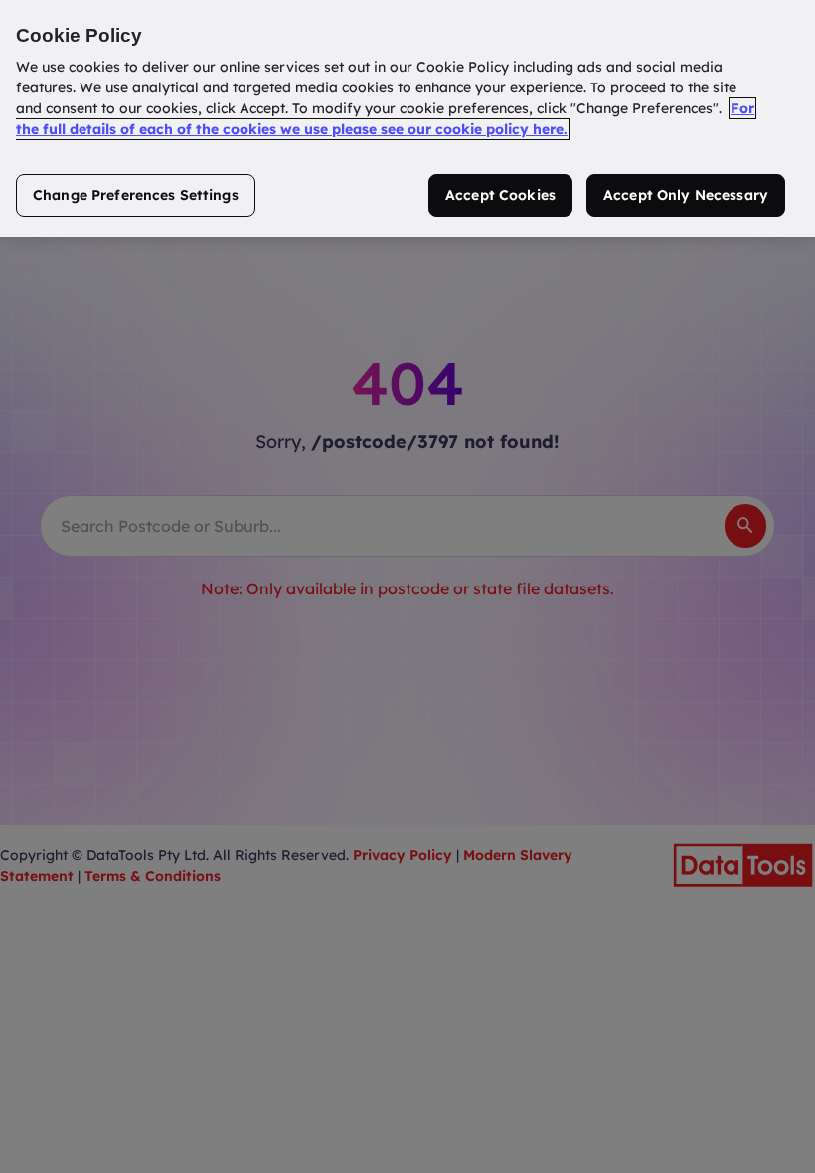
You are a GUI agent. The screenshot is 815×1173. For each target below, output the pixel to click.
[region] (407, 118)
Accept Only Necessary (685, 195)
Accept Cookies (500, 195)
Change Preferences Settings (136, 195)
